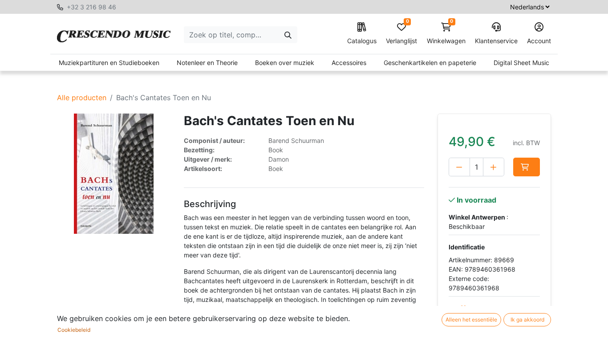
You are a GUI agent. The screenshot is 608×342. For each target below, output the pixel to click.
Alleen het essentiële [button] (471, 319)
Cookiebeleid (73, 329)
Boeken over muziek (284, 62)
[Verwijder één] (459, 167)
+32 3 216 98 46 (91, 7)
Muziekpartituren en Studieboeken (109, 62)
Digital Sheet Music (521, 62)
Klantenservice (496, 41)
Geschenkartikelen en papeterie (430, 62)
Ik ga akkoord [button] (527, 319)
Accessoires (349, 62)
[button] (526, 167)
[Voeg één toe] (493, 167)
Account (539, 41)
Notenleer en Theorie (207, 62)
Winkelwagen (446, 34)
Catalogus (362, 41)
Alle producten (81, 97)
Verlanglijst (401, 34)
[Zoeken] (288, 34)
